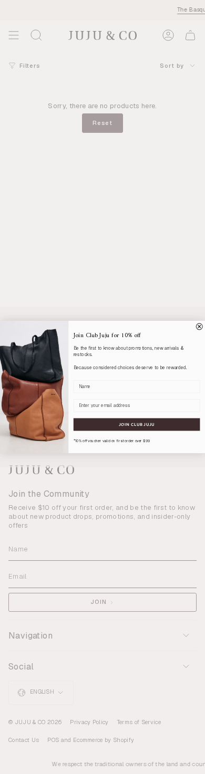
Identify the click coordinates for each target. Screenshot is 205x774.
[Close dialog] (199, 326)
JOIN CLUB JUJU (137, 424)
